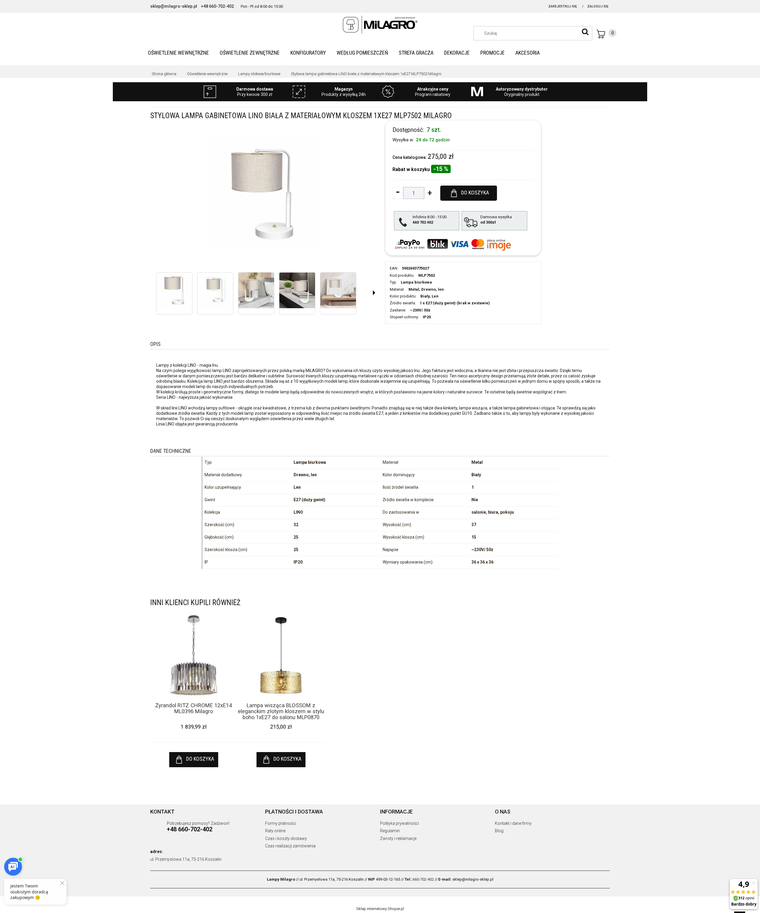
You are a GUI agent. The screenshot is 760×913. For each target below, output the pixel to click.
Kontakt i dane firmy (513, 823)
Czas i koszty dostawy (286, 838)
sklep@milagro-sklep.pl (173, 6)
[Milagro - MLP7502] (174, 290)
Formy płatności (280, 823)
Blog (499, 830)
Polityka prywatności (399, 823)
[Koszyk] (606, 34)
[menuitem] (178, 52)
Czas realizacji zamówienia (290, 846)
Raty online (275, 830)
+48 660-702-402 (217, 6)
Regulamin (390, 830)
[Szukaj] (585, 32)
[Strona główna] (380, 25)
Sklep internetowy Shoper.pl (380, 908)
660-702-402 (423, 879)
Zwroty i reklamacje (398, 838)
